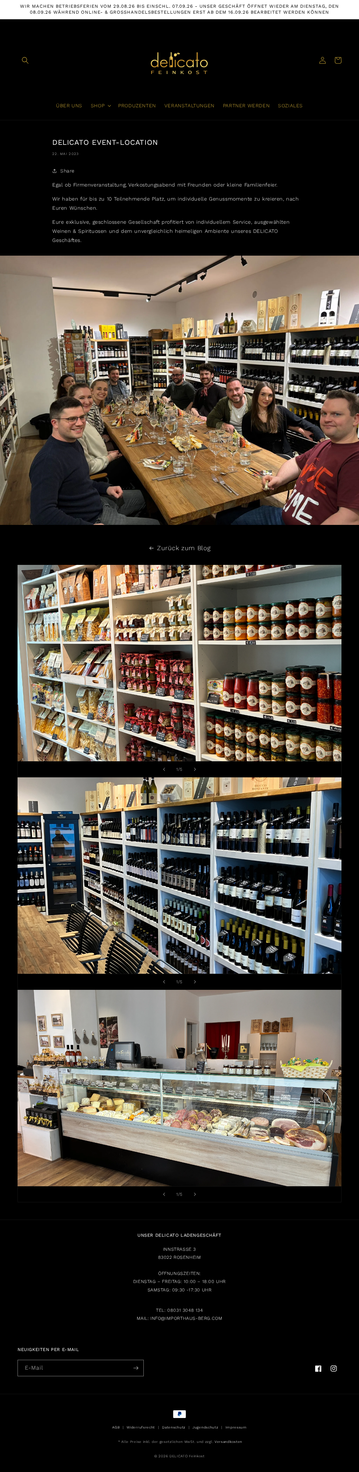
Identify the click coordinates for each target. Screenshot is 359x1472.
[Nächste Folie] (195, 769)
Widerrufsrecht (141, 1427)
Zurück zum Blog (184, 548)
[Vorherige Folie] (164, 769)
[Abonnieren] (135, 1368)
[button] (25, 60)
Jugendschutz (205, 1427)
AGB (116, 1427)
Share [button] (67, 171)
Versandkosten (228, 1442)
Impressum (236, 1427)
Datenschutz (173, 1427)
